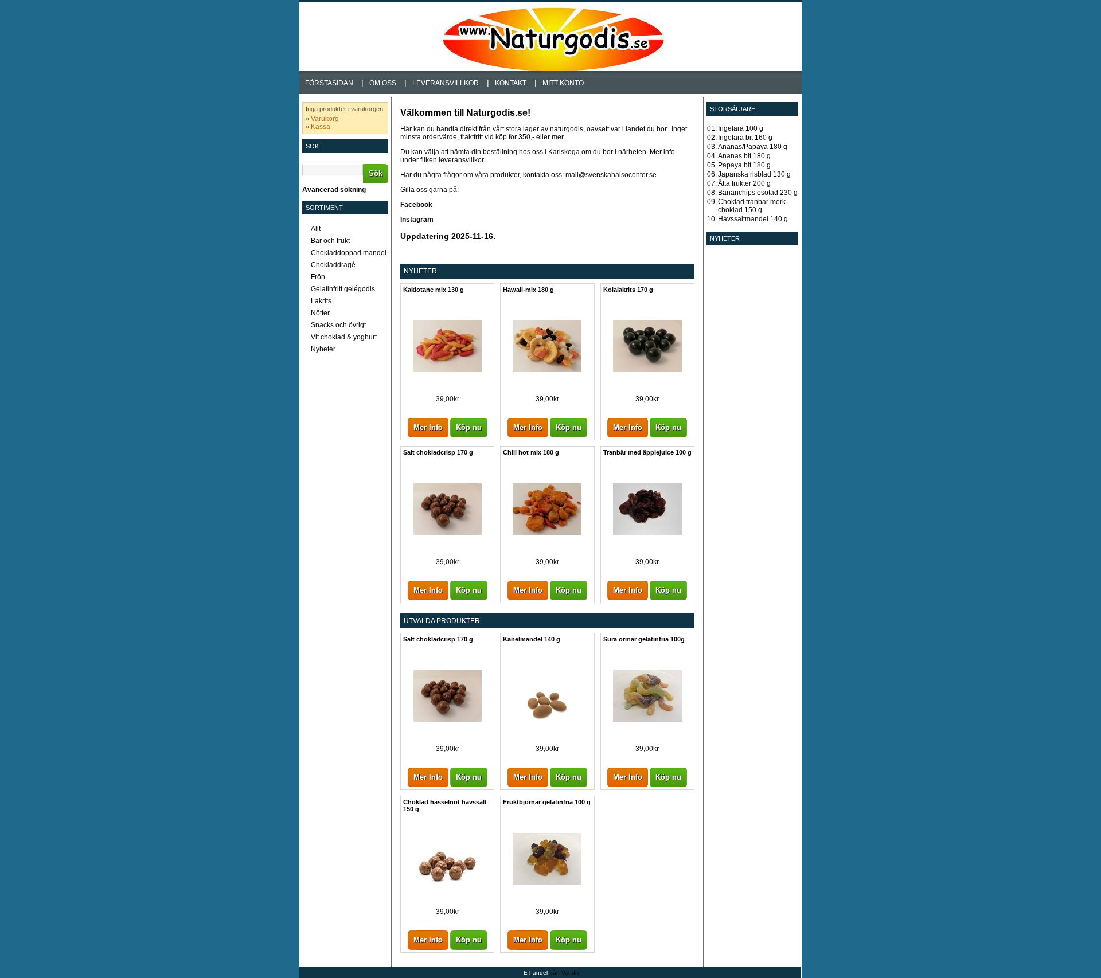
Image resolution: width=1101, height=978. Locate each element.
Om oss (382, 83)
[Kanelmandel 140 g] (547, 737)
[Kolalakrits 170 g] (647, 370)
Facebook (417, 205)
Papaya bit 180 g (744, 165)
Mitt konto (563, 83)
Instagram (417, 220)
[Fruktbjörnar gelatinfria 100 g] (547, 882)
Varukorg (325, 119)
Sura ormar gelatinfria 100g (644, 639)
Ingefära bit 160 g (745, 138)
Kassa (320, 127)
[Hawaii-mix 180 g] (547, 370)
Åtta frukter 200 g (744, 183)
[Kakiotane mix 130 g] (447, 370)
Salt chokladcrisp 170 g (438, 452)
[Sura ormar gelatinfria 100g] (647, 719)
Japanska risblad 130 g (754, 174)
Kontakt (510, 83)
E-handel (536, 972)
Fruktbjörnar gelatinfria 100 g (547, 802)
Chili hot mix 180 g (531, 452)
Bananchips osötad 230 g (758, 193)
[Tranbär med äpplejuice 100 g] (647, 533)
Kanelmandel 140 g (531, 639)
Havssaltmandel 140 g (753, 219)
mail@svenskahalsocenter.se (611, 175)
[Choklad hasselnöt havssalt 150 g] (447, 899)
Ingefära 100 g (740, 128)
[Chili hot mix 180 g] (547, 533)
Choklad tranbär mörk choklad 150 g (752, 206)
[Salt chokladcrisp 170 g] (447, 533)
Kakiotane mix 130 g (433, 289)
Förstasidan (329, 83)
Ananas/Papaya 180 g (752, 147)
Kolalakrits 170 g (628, 289)
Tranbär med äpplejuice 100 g (647, 452)
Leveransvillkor (445, 83)
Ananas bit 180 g (744, 156)
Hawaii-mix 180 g (528, 289)
